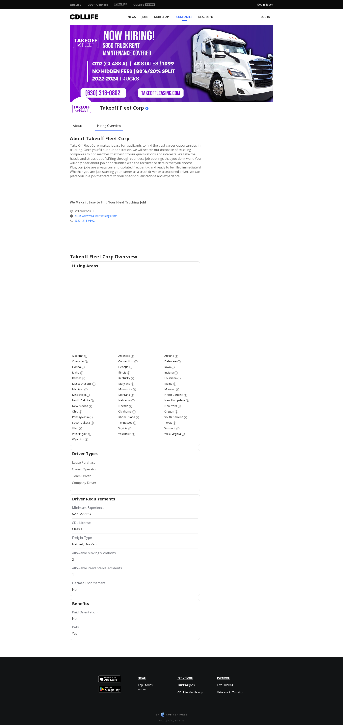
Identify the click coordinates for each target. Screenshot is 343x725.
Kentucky (124, 378)
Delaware (170, 361)
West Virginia (172, 434)
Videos (142, 689)
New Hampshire (174, 400)
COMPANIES (184, 17)
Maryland (124, 383)
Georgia (123, 367)
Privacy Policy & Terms (171, 720)
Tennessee (125, 422)
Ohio (75, 411)
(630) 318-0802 (84, 220)
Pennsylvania (80, 417)
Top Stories (145, 685)
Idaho (75, 372)
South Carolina (173, 417)
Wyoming (78, 439)
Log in (265, 17)
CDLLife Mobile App (190, 692)
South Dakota (81, 422)
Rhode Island (126, 417)
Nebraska (124, 400)
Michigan (78, 389)
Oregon (169, 411)
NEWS (132, 17)
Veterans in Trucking (230, 692)
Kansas (76, 378)
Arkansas (124, 356)
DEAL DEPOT (206, 17)
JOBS (145, 17)
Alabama (77, 356)
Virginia (122, 428)
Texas (168, 422)
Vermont (169, 428)
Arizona (169, 356)
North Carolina (173, 395)
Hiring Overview (109, 126)
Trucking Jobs (186, 685)
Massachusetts (82, 383)
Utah (75, 428)
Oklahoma (125, 411)
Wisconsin (124, 434)
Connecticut (126, 361)
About (77, 126)
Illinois (122, 372)
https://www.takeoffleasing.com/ (96, 216)
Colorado (78, 361)
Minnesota (125, 389)
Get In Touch (265, 4)
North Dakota (81, 400)
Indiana (169, 372)
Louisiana (170, 378)
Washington (79, 434)
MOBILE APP (162, 17)
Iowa (167, 367)
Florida (76, 367)
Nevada (123, 406)
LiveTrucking (225, 685)
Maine (168, 383)
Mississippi (79, 395)
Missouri (169, 389)
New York (170, 406)
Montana (124, 395)
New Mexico (80, 406)
